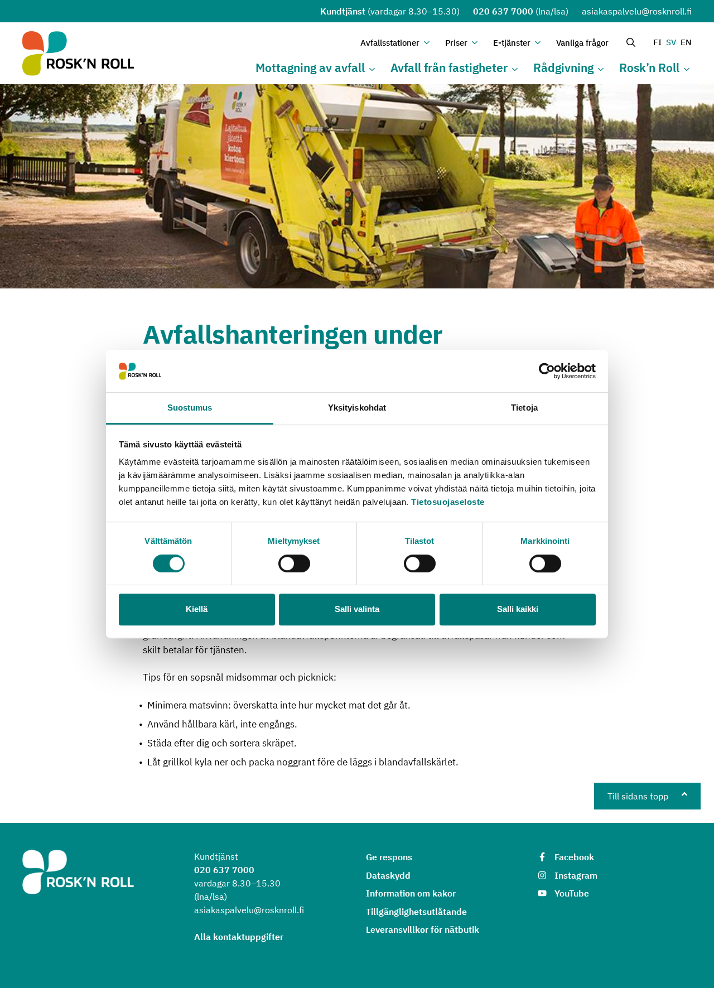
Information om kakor (411, 893)
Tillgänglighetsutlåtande (416, 911)
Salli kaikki (517, 609)
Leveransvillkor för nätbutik (422, 929)
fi (657, 42)
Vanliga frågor (582, 42)
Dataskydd (388, 875)
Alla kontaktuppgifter (238, 936)
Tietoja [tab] (524, 408)
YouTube (571, 893)
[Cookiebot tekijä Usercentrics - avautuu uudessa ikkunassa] (547, 371)
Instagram (575, 875)
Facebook (574, 856)
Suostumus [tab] (190, 408)
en (686, 42)
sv (671, 42)
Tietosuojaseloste (448, 502)
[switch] (294, 563)
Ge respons (389, 856)
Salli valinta (357, 609)
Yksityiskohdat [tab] (357, 408)
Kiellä (197, 609)
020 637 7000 (503, 11)
